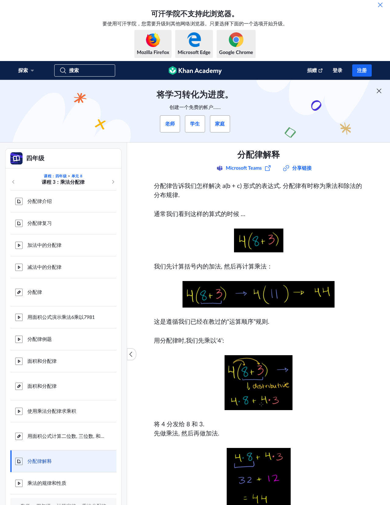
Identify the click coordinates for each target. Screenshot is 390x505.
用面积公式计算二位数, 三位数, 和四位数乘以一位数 (67, 436)
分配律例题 (39, 339)
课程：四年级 (55, 176)
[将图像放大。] (258, 240)
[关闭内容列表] (131, 354)
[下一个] (113, 182)
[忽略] (380, 5)
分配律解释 (39, 461)
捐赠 (312, 70)
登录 (337, 70)
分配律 (34, 292)
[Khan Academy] (195, 70)
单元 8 (77, 176)
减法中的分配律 (44, 267)
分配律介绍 (39, 201)
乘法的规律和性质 (46, 483)
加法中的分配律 (44, 245)
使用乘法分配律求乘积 (51, 411)
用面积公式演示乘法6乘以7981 (61, 317)
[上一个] (13, 182)
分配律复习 (39, 223)
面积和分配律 (42, 361)
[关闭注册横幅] (379, 91)
